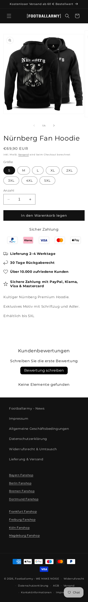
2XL (69, 170)
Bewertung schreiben (44, 370)
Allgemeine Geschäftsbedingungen (39, 429)
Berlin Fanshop (20, 483)
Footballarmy (24, 578)
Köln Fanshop (19, 527)
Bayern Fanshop (21, 475)
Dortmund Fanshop (24, 499)
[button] (9, 16)
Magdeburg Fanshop (24, 535)
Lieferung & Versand (26, 459)
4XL (29, 181)
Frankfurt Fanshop (23, 511)
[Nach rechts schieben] (54, 125)
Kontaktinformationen (36, 592)
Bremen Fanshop (22, 491)
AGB (56, 585)
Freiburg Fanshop (22, 519)
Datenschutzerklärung (28, 439)
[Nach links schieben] (34, 125)
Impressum (18, 419)
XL (53, 170)
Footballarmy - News (26, 408)
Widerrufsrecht (74, 578)
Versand (23, 154)
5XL (47, 181)
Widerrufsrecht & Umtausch (33, 449)
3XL (11, 181)
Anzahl (8, 190)
